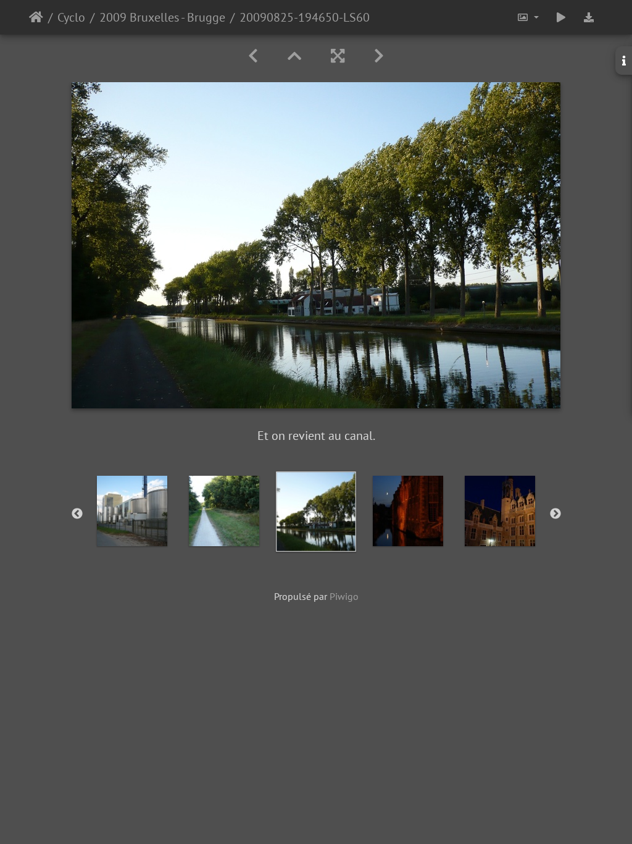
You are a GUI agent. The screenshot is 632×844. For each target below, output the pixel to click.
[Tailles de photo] (528, 17)
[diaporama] (561, 17)
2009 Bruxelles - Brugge (162, 17)
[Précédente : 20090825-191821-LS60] (253, 56)
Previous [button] (77, 514)
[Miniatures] (294, 56)
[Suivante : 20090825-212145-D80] (379, 56)
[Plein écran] (337, 56)
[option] (132, 511)
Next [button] (555, 514)
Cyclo (71, 17)
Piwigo (344, 596)
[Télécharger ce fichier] (589, 17)
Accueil (36, 17)
